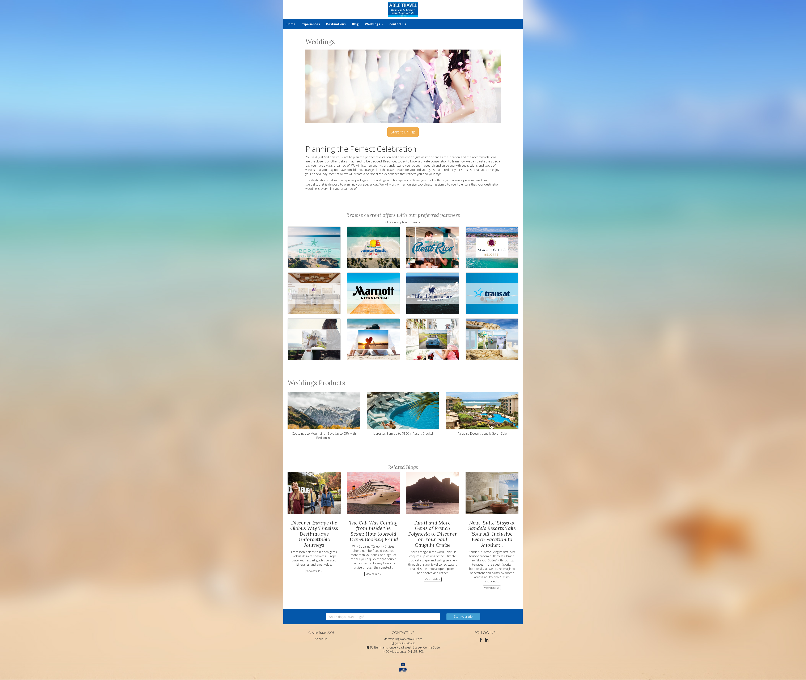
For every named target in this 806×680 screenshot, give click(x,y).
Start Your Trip (403, 132)
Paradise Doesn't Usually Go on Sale (482, 433)
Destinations (336, 24)
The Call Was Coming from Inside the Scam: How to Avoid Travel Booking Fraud (373, 531)
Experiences (311, 24)
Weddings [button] (373, 24)
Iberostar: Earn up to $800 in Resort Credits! (403, 433)
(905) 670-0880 (405, 643)
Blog (355, 24)
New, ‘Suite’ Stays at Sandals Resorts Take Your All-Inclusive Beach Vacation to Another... (492, 533)
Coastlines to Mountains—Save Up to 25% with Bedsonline (324, 436)
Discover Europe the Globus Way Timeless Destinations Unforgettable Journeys (314, 533)
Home (291, 24)
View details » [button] (314, 571)
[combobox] (383, 616)
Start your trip (463, 617)
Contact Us (397, 24)
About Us (321, 639)
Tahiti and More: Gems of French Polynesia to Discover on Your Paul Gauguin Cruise (432, 533)
